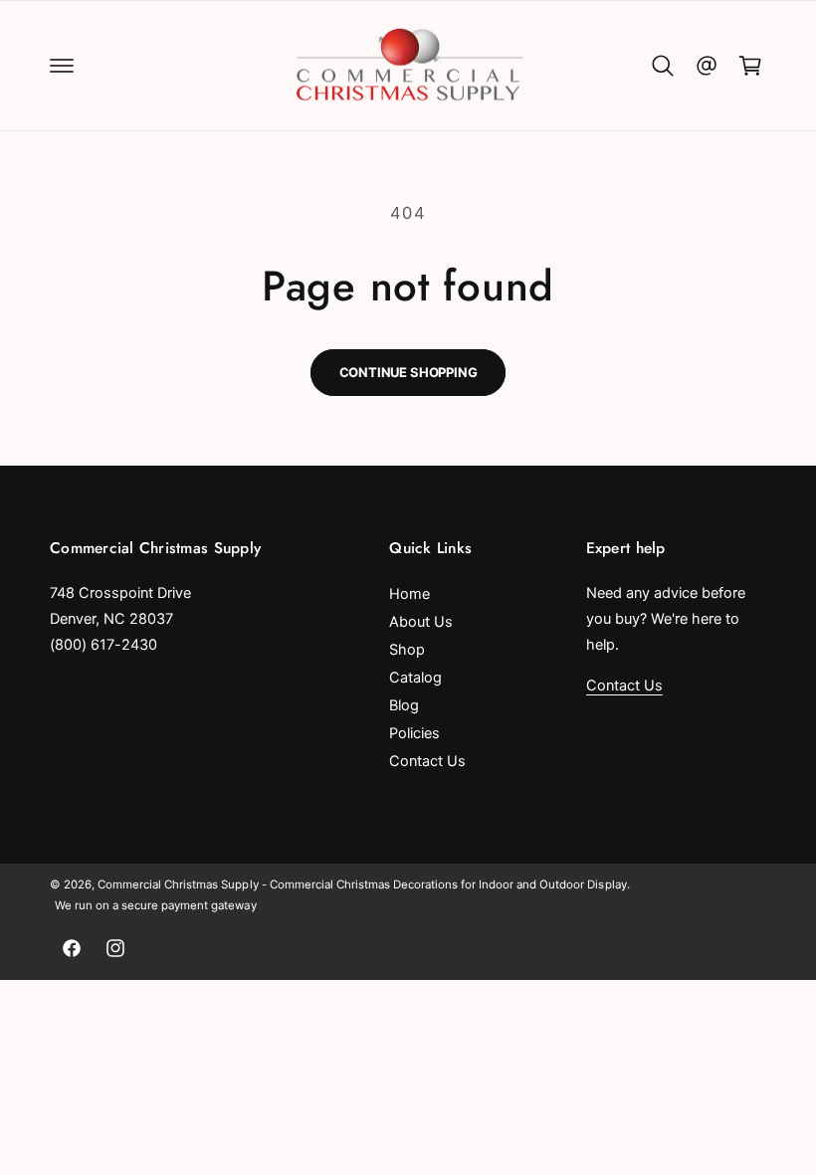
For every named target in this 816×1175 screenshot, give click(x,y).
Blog (404, 705)
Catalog (415, 677)
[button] (62, 66)
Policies (414, 733)
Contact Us (427, 761)
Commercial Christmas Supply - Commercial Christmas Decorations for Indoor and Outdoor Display (362, 884)
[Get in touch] (706, 66)
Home (409, 594)
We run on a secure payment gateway (156, 905)
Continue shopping (408, 372)
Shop (407, 650)
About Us (421, 622)
